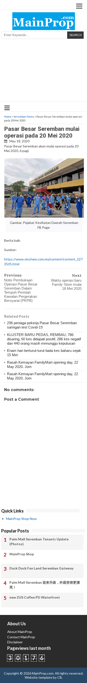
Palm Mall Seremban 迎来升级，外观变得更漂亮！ (44, 584)
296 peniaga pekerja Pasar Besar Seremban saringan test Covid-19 (42, 325)
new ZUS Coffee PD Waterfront (34, 597)
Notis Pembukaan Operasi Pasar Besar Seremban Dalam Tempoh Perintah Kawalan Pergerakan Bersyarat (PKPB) (20, 290)
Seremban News (24, 116)
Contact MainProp (21, 637)
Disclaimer (15, 642)
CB (59, 677)
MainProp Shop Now (21, 519)
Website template (38, 677)
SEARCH (75, 35)
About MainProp (19, 632)
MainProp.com (42, 673)
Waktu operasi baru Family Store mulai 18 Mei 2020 (66, 284)
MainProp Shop (21, 554)
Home (7, 116)
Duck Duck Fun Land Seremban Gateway (41, 568)
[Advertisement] (43, 71)
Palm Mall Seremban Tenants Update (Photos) (39, 541)
